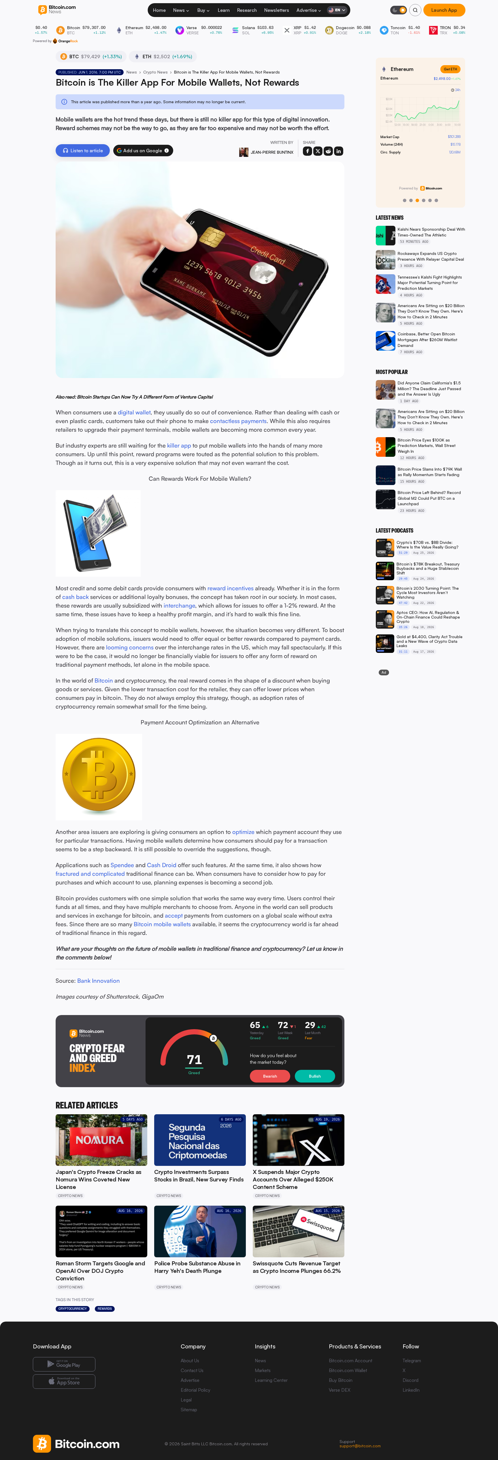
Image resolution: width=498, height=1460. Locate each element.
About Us (190, 1360)
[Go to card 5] (430, 200)
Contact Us (192, 1370)
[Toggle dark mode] (398, 10)
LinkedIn (411, 1390)
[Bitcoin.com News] (57, 10)
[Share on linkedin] (338, 151)
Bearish (270, 1076)
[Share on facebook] (307, 151)
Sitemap (189, 1409)
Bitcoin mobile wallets (162, 924)
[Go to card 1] (404, 200)
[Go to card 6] (436, 200)
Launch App (444, 10)
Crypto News (155, 71)
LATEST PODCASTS (394, 530)
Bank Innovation (98, 980)
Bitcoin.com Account (350, 1360)
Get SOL (450, 69)
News (179, 10)
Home (159, 10)
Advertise (307, 10)
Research (247, 10)
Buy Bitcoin (340, 1380)
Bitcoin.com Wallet (348, 1370)
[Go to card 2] (411, 200)
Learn (224, 10)
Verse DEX (339, 1390)
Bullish (315, 1076)
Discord (410, 1380)
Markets (263, 1370)
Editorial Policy (195, 1390)
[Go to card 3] (417, 200)
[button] (166, 150)
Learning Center (271, 1380)
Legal (186, 1400)
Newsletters (276, 10)
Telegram (412, 1360)
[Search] (415, 10)
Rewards (105, 1309)
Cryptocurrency (73, 1309)
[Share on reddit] (328, 151)
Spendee (123, 865)
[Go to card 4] (423, 200)
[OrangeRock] (65, 41)
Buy (201, 10)
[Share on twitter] (317, 151)
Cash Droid (161, 865)
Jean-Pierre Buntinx (272, 152)
